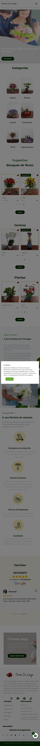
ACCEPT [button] (9, 379)
